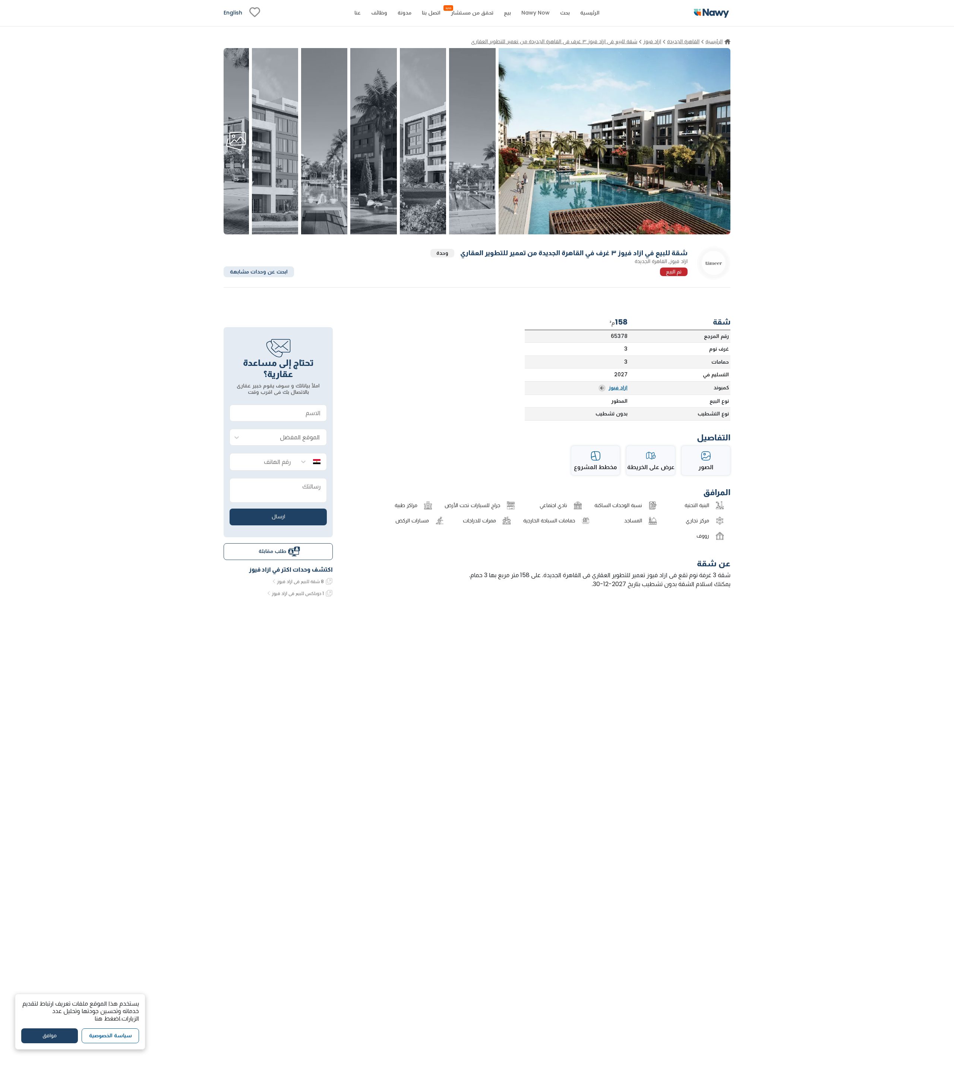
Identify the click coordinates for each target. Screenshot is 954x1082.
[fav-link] (254, 13)
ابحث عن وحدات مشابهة (259, 271)
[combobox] (285, 437)
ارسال (278, 516)
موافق (49, 1035)
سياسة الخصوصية (110, 1035)
